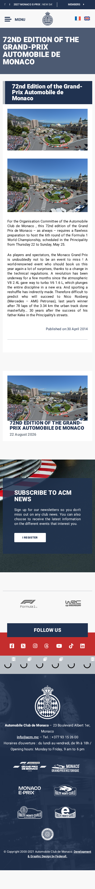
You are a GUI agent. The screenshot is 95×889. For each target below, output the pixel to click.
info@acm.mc (28, 737)
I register (30, 537)
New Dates (41, 4)
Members (75, 4)
